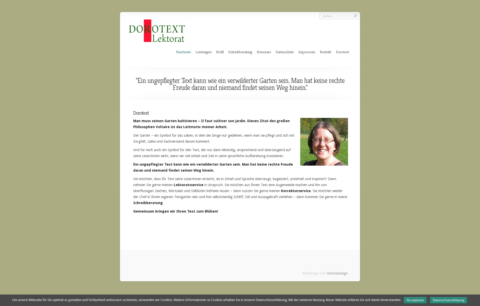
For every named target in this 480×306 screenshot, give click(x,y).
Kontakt (325, 51)
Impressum (306, 51)
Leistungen (204, 51)
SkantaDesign (337, 273)
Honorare (264, 51)
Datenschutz (285, 51)
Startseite (183, 51)
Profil (220, 51)
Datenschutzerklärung (448, 300)
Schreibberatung (240, 51)
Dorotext (342, 51)
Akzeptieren (415, 300)
